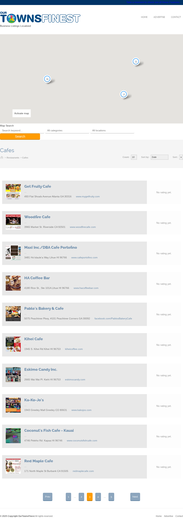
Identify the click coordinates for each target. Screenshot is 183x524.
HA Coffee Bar (37, 278)
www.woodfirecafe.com (83, 227)
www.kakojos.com (81, 410)
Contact (176, 17)
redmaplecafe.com (83, 471)
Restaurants (13, 157)
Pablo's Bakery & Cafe (44, 308)
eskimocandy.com (75, 379)
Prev (47, 496)
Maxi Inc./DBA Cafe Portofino (50, 247)
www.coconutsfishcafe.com (82, 440)
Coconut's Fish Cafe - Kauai (49, 430)
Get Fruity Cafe (37, 186)
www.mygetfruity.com (88, 196)
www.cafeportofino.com (84, 257)
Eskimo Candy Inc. (40, 369)
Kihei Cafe (33, 339)
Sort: (175, 157)
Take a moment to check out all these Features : (153, 2)
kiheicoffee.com (74, 349)
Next (135, 496)
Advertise (159, 17)
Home (144, 17)
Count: (126, 157)
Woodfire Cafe (37, 217)
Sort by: (145, 157)
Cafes (25, 157)
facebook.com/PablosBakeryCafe (113, 318)
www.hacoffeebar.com (86, 288)
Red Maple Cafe (38, 461)
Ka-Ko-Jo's (34, 400)
